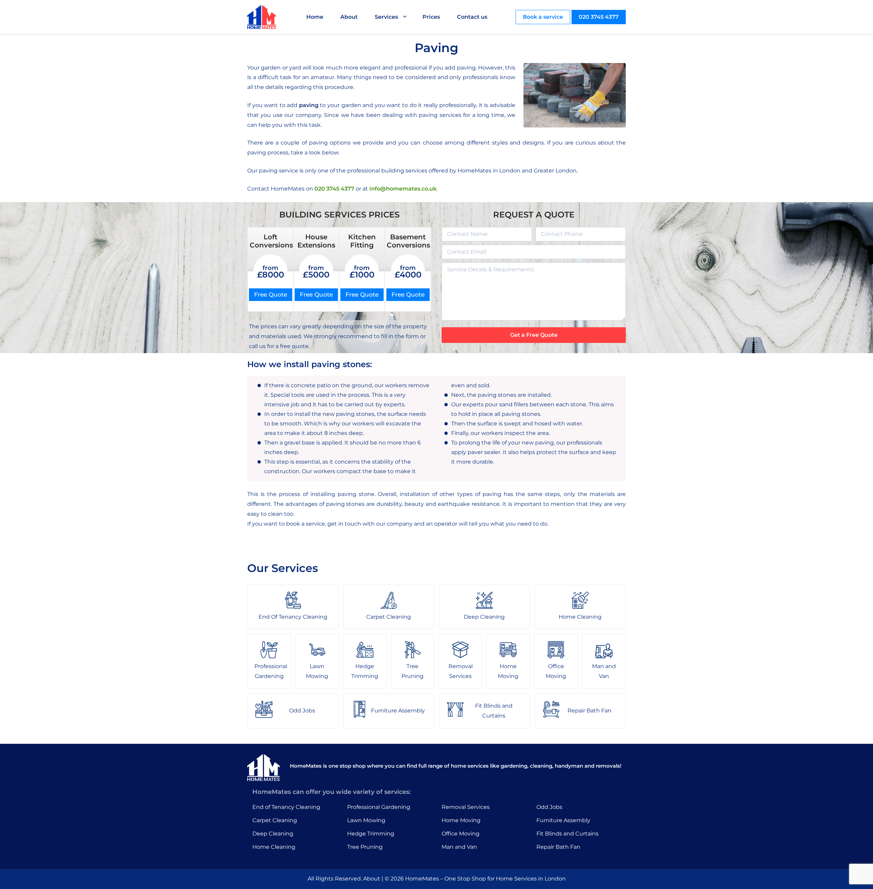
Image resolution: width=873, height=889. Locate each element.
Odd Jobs (549, 807)
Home (314, 17)
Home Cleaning (273, 847)
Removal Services (466, 807)
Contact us (472, 17)
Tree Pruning (365, 847)
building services (404, 170)
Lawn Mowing (366, 820)
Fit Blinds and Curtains (567, 833)
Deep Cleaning (272, 833)
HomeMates (474, 170)
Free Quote (270, 294)
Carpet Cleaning (274, 820)
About (349, 17)
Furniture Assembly (563, 820)
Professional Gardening (378, 807)
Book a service (543, 17)
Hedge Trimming (370, 833)
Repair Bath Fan (558, 847)
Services (386, 17)
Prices (431, 17)
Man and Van (459, 847)
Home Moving (461, 820)
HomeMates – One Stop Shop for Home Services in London (485, 878)
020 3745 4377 (599, 17)
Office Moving (460, 833)
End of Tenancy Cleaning (286, 807)
